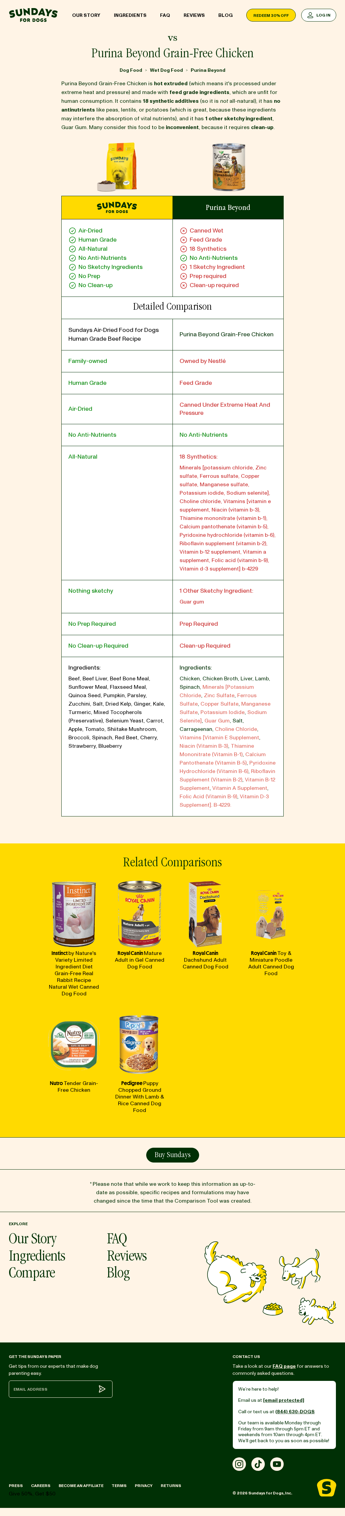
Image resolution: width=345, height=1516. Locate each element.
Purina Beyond (208, 70)
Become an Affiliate (81, 1486)
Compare (32, 1274)
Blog (225, 15)
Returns (171, 1486)
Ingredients (130, 15)
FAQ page (284, 1366)
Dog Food (131, 70)
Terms (119, 1486)
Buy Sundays (173, 1155)
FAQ (165, 15)
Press (16, 1486)
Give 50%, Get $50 (32, 1493)
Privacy (144, 1486)
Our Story (86, 15)
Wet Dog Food (166, 70)
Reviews (194, 15)
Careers (41, 1486)
